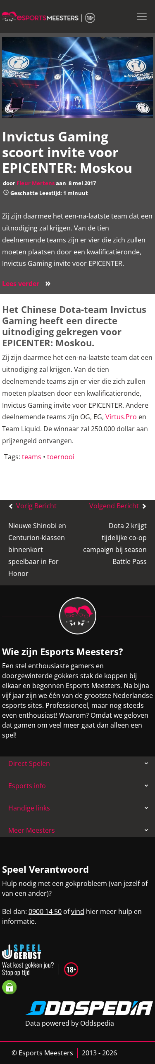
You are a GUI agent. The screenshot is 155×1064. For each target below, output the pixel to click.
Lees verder (26, 283)
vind (77, 911)
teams (31, 456)
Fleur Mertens (36, 183)
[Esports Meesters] (48, 16)
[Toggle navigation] (142, 16)
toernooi (60, 456)
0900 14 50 (45, 911)
